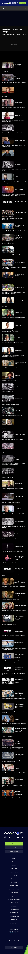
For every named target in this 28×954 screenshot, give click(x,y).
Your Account (14, 872)
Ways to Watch (14, 885)
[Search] (18, 3)
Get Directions (14, 933)
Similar (8, 57)
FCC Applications (14, 916)
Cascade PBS (12, 939)
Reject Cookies (14, 851)
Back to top (14, 947)
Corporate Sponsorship (14, 899)
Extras (3, 57)
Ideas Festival (14, 892)
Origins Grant (14, 896)
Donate (23, 3)
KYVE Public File (14, 913)
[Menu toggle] (2, 3)
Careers (14, 865)
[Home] (14, 833)
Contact (14, 862)
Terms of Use (14, 919)
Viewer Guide (14, 879)
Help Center (14, 868)
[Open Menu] (25, 8)
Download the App (14, 889)
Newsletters (14, 848)
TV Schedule (14, 875)
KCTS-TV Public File (14, 909)
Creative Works (14, 902)
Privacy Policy (14, 923)
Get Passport (14, 882)
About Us (14, 858)
